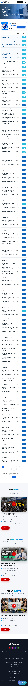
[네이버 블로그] (18, 648)
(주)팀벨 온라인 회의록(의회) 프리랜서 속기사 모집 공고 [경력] (8, 307)
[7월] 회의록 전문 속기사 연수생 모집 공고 (8, 405)
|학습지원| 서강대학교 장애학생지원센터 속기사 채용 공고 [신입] (8, 298)
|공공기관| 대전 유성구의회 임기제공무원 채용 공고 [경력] (8, 199)
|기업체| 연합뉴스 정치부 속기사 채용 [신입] (8, 289)
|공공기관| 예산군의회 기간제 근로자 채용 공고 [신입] (8, 247)
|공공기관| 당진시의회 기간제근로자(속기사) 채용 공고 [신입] (8, 362)
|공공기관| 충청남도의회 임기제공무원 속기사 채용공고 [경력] (8, 427)
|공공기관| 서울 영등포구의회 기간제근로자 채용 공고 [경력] (8, 195)
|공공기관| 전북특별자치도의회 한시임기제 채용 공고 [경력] (8, 367)
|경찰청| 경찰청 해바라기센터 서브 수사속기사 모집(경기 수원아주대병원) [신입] (8, 328)
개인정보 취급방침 (14, 677)
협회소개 (5, 656)
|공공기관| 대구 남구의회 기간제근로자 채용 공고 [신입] (8, 79)
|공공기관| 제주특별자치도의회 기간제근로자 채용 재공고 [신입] (8, 122)
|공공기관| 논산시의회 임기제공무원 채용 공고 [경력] (8, 105)
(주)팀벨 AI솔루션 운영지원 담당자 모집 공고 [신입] (8, 45)
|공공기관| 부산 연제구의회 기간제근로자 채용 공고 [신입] (8, 277)
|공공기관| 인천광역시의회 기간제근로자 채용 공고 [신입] (8, 92)
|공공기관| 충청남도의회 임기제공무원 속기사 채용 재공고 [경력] (8, 341)
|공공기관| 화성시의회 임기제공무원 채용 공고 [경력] (8, 161)
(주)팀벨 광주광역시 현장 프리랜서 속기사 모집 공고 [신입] (8, 302)
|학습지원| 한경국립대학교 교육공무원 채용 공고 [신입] (8, 345)
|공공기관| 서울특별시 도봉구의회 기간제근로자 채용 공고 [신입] (8, 234)
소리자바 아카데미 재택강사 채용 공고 (8, 452)
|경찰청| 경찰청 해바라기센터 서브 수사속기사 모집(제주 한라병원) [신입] (8, 118)
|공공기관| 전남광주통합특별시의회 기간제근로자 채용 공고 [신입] (8, 221)
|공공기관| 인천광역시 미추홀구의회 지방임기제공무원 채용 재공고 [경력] (8, 272)
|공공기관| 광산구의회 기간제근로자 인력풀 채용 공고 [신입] (8, 324)
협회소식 (12, 660)
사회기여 (10, 656)
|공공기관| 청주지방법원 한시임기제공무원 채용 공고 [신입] (8, 97)
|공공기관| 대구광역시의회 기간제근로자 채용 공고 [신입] (8, 165)
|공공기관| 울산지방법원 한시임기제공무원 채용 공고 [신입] (8, 131)
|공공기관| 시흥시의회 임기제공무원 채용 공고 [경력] (8, 444)
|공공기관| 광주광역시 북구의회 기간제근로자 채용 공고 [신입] (8, 409)
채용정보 (17, 658)
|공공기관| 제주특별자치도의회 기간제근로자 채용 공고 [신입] (8, 238)
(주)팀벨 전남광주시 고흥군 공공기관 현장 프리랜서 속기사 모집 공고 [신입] (8, 268)
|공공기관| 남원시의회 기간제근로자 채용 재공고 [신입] (8, 251)
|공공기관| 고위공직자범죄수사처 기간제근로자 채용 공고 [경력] (8, 135)
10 (12, 469)
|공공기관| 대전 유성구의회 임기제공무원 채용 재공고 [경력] (8, 84)
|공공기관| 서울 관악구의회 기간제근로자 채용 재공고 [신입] (8, 101)
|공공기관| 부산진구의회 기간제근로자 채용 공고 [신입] (8, 294)
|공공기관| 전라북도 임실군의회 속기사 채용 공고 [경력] (8, 435)
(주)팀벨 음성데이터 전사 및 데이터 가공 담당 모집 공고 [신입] (8, 37)
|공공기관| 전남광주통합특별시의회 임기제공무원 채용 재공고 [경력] (8, 242)
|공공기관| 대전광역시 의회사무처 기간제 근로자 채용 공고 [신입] (8, 217)
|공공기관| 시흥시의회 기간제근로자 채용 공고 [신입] (8, 127)
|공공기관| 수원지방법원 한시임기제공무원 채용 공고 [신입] (8, 311)
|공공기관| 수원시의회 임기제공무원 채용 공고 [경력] (8, 139)
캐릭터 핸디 (16, 656)
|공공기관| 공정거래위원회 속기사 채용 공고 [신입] (8, 371)
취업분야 (5, 658)
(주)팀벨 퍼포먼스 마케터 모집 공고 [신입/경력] (8, 58)
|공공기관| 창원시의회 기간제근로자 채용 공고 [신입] (8, 281)
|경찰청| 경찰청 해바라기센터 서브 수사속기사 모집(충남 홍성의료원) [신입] (8, 187)
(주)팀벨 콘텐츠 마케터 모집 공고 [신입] (8, 41)
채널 (16, 660)
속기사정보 (22, 656)
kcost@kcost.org (15, 673)
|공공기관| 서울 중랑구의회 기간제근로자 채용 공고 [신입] (8, 169)
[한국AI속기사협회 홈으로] (5, 2)
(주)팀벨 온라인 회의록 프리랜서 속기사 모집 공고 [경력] (8, 54)
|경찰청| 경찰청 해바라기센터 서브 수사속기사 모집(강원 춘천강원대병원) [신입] (8, 191)
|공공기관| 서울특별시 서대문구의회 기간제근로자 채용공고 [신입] (8, 229)
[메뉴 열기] (25, 2)
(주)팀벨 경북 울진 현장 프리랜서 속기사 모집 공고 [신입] (8, 225)
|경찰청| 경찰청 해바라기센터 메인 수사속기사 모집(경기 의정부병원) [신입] (8, 255)
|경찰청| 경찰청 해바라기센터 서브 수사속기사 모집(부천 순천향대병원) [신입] (8, 114)
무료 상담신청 (20, 2)
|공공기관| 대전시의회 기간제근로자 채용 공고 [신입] (8, 67)
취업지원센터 (5, 7)
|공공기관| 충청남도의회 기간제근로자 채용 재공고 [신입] (8, 144)
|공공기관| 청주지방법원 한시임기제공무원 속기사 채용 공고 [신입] (8, 392)
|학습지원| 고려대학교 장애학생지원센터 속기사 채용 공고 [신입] (8, 212)
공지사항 (22, 658)
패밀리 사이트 (4, 651)
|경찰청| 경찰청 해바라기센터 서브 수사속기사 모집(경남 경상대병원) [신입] (8, 375)
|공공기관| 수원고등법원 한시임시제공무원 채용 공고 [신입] (8, 354)
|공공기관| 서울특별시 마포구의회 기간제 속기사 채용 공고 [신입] (8, 315)
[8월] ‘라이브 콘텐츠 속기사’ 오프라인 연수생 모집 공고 (8, 62)
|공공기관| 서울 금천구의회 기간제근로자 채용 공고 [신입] (8, 174)
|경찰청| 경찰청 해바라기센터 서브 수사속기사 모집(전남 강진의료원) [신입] (8, 285)
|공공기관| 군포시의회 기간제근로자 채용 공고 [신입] (8, 157)
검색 (14, 476)
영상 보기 (6, 528)
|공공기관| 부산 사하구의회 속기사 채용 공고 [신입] (8, 208)
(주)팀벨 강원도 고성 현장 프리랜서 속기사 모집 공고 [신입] (8, 388)
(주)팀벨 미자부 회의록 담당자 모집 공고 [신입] (8, 49)
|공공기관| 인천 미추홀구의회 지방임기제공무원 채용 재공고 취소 (8, 204)
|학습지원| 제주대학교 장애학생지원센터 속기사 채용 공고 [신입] (8, 178)
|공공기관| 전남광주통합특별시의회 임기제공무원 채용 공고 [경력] (8, 332)
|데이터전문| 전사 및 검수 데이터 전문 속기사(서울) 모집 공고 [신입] (8, 75)
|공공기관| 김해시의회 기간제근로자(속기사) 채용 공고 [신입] (8, 456)
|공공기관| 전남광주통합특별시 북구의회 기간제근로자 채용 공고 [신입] (8, 358)
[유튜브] (10, 648)
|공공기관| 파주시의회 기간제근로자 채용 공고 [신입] (8, 88)
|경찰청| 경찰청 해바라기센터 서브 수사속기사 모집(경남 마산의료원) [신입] (8, 109)
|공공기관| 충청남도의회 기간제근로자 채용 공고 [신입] (8, 259)
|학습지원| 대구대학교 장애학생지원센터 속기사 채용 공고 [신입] (8, 182)
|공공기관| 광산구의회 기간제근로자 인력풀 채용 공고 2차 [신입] (8, 148)
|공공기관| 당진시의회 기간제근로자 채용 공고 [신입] (8, 422)
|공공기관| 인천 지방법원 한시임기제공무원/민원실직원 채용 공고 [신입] (8, 71)
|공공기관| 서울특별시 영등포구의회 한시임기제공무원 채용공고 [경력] (8, 336)
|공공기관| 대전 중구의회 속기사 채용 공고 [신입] (8, 264)
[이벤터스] (15, 648)
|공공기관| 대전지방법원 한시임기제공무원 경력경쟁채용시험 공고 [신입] (8, 461)
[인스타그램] (12, 648)
